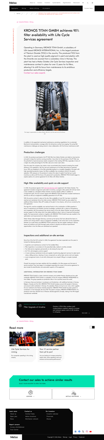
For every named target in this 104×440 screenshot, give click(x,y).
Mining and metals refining (35, 14)
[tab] (30, 394)
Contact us (28, 411)
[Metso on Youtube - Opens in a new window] (90, 431)
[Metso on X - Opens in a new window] (83, 432)
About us (13, 414)
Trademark (82, 437)
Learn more (13, 411)
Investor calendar (52, 414)
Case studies (30, 14)
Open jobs (13, 416)
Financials (50, 416)
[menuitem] (32, 3)
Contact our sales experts (34, 73)
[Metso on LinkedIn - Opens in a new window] (76, 431)
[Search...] (87, 3)
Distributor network (31, 419)
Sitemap (65, 437)
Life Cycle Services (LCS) (51, 188)
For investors (50, 411)
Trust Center (14, 429)
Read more (84, 313)
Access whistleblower (17, 427)
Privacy (75, 437)
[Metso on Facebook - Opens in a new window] (79, 431)
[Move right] (93, 327)
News (12, 419)
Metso (18, 13)
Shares (49, 419)
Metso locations (30, 416)
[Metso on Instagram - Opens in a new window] (87, 431)
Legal (70, 437)
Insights (25, 14)
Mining (31, 22)
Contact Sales (30, 414)
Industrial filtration (24, 22)
